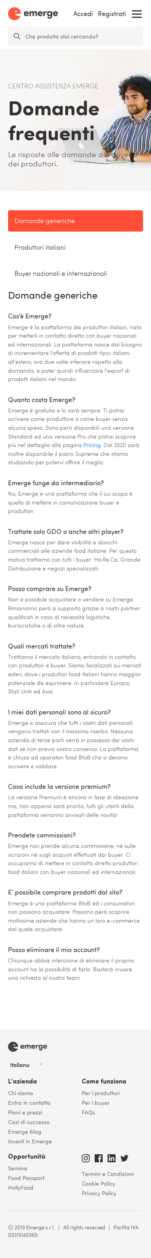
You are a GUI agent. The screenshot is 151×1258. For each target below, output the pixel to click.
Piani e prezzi (25, 1112)
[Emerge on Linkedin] (112, 1157)
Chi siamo (20, 1092)
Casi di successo (29, 1121)
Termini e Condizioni (108, 1173)
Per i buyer (96, 1102)
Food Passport (26, 1177)
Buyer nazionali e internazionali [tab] (60, 274)
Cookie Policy (98, 1183)
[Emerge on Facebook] (99, 1157)
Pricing (92, 445)
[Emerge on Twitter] (124, 1157)
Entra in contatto (29, 1102)
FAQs (88, 1112)
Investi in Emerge (30, 1141)
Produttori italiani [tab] (40, 248)
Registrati (112, 14)
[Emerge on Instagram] (86, 1157)
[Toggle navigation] (137, 14)
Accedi (83, 14)
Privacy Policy (99, 1192)
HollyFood (20, 1187)
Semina (17, 1168)
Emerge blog (24, 1131)
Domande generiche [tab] (44, 221)
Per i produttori (101, 1092)
